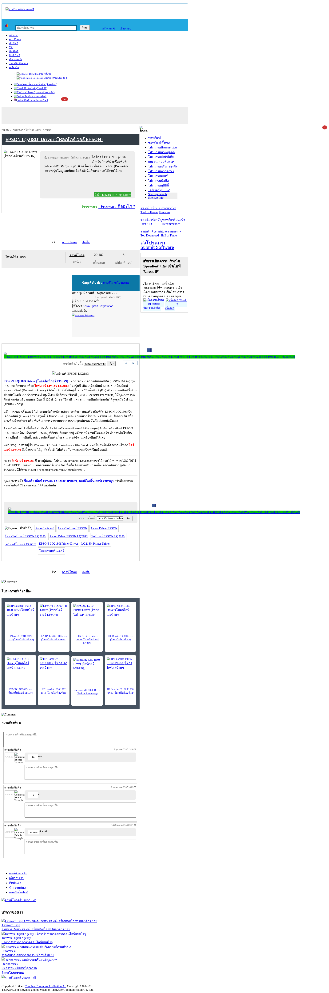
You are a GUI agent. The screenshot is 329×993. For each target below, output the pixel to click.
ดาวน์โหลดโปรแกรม (116, 282)
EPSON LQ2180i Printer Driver (58, 543)
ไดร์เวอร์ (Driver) (34, 129)
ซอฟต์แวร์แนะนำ (173, 221)
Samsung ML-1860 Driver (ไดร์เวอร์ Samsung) (87, 691)
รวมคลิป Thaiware (18, 63)
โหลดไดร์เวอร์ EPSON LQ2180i (25, 536)
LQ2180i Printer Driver (95, 543)
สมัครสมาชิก (108, 28)
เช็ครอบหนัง (15, 59)
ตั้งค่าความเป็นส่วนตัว (16, 982)
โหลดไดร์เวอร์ (44, 528)
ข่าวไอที (13, 43)
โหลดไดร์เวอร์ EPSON (72, 528)
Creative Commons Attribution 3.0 (45, 986)
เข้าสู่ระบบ (124, 28)
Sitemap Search (157, 194)
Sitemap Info (156, 197)
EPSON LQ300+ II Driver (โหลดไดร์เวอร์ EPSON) (54, 638)
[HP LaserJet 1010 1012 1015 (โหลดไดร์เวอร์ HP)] (54, 663)
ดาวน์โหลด (15, 39)
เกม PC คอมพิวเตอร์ (161, 161)
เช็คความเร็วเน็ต (151, 307)
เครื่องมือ (14, 67)
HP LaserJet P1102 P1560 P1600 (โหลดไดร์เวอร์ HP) (120, 691)
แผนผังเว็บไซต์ (18, 892)
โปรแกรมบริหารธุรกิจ (162, 166)
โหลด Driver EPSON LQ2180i (69, 536)
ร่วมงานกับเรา (18, 887)
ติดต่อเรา (15, 882)
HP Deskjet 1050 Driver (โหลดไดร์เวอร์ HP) (120, 638)
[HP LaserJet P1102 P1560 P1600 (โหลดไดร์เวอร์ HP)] (120, 663)
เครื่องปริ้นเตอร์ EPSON (20, 544)
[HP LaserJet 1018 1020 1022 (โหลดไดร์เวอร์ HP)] (20, 610)
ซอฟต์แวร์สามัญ (151, 221)
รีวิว (11, 47)
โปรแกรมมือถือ (158, 180)
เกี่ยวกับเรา (16, 878)
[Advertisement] (88, 183)
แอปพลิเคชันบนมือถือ (55, 77)
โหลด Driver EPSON (104, 528)
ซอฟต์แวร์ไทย (150, 210)
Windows (89, 315)
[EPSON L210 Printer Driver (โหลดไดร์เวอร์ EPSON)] (87, 610)
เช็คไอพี (169, 308)
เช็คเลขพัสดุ (48, 92)
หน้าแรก (13, 35)
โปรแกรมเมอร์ (158, 176)
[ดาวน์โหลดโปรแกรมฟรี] (20, 9)
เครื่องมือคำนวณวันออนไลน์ (32, 100)
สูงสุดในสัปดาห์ (151, 233)
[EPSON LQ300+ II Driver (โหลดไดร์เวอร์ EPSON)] (54, 610)
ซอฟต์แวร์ (45, 73)
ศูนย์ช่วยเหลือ (18, 873)
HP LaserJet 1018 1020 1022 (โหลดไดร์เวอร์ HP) (20, 638)
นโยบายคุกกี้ (78, 982)
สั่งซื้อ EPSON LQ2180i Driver (113, 194)
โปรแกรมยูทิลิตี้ (158, 185)
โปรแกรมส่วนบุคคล (161, 152)
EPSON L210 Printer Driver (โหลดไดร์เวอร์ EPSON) (87, 639)
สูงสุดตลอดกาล (171, 233)
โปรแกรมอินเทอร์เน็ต (162, 147)
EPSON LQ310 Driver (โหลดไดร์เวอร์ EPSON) (20, 691)
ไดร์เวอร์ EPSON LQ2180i (108, 536)
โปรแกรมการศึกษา (161, 171)
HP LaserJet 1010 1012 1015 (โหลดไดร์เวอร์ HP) (54, 691)
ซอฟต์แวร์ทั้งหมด (159, 142)
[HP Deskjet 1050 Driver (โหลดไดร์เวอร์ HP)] (120, 610)
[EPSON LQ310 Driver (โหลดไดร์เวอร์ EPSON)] (20, 663)
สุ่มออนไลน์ (39, 96)
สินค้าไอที (14, 55)
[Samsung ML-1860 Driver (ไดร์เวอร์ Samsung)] (87, 664)
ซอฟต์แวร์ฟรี (167, 210)
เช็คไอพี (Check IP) (36, 88)
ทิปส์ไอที (13, 51)
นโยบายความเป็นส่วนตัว (50, 982)
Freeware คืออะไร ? (116, 206)
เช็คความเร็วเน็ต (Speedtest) (42, 84)
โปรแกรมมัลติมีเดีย (161, 157)
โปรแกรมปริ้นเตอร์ (51, 551)
